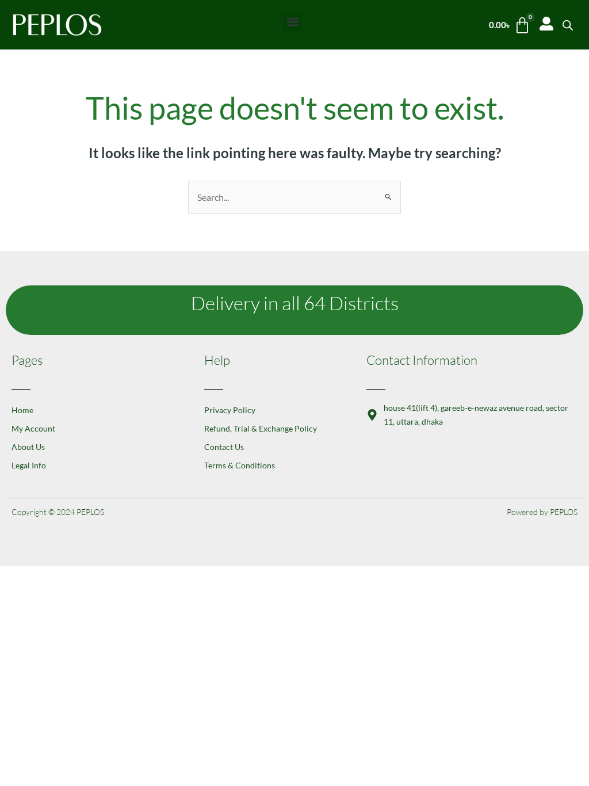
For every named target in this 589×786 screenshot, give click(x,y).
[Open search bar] (567, 25)
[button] (292, 22)
